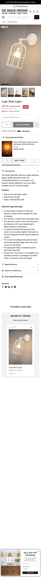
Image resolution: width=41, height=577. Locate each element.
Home (3, 22)
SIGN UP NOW (30, 572)
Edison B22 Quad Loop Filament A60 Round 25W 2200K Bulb (26, 143)
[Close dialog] (38, 551)
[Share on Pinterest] (15, 287)
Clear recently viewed (20, 320)
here (22, 242)
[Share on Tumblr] (12, 287)
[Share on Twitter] (6, 287)
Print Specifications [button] (14, 276)
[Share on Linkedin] (9, 287)
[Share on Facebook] (3, 287)
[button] (3, 17)
